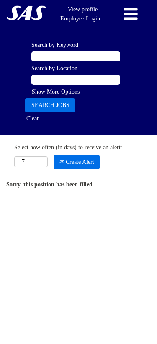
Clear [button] (32, 118)
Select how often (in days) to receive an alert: (68, 147)
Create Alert (79, 162)
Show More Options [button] (56, 92)
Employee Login (80, 18)
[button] (131, 14)
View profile (83, 9)
